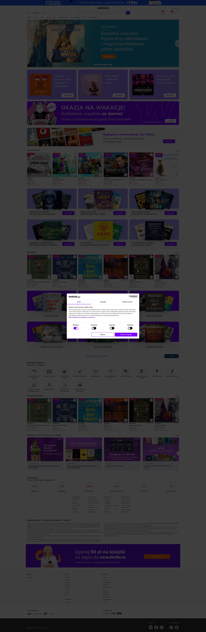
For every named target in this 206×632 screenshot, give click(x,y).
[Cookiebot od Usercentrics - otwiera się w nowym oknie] (130, 296)
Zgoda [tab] (79, 302)
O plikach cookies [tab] (127, 302)
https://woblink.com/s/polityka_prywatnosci (82, 317)
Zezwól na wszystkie (126, 334)
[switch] (94, 328)
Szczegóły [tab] (103, 302)
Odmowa (102, 334)
